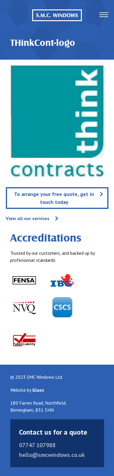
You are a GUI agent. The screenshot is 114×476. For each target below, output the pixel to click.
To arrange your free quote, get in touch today (54, 198)
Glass (38, 390)
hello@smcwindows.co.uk (52, 455)
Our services (19, 26)
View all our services (27, 218)
